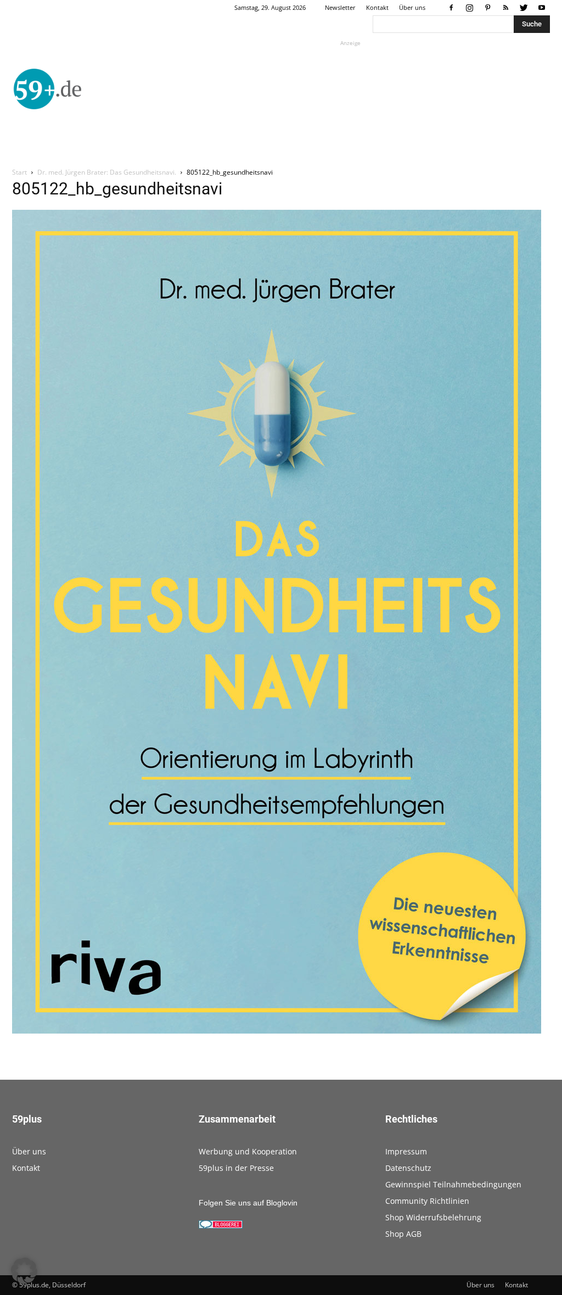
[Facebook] (451, 7)
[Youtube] (541, 7)
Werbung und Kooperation (248, 1151)
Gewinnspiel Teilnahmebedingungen (453, 1184)
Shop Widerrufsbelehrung (433, 1217)
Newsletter (340, 7)
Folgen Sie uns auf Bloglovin (248, 1202)
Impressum (406, 1151)
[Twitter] (523, 7)
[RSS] (505, 7)
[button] (24, 1271)
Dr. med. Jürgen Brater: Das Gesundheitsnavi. (106, 172)
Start (19, 172)
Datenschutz (408, 1168)
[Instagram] (469, 7)
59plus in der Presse (236, 1168)
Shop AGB (403, 1234)
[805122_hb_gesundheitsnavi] (276, 1030)
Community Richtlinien (427, 1201)
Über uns (412, 7)
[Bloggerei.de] (221, 1225)
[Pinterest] (487, 7)
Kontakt (377, 7)
